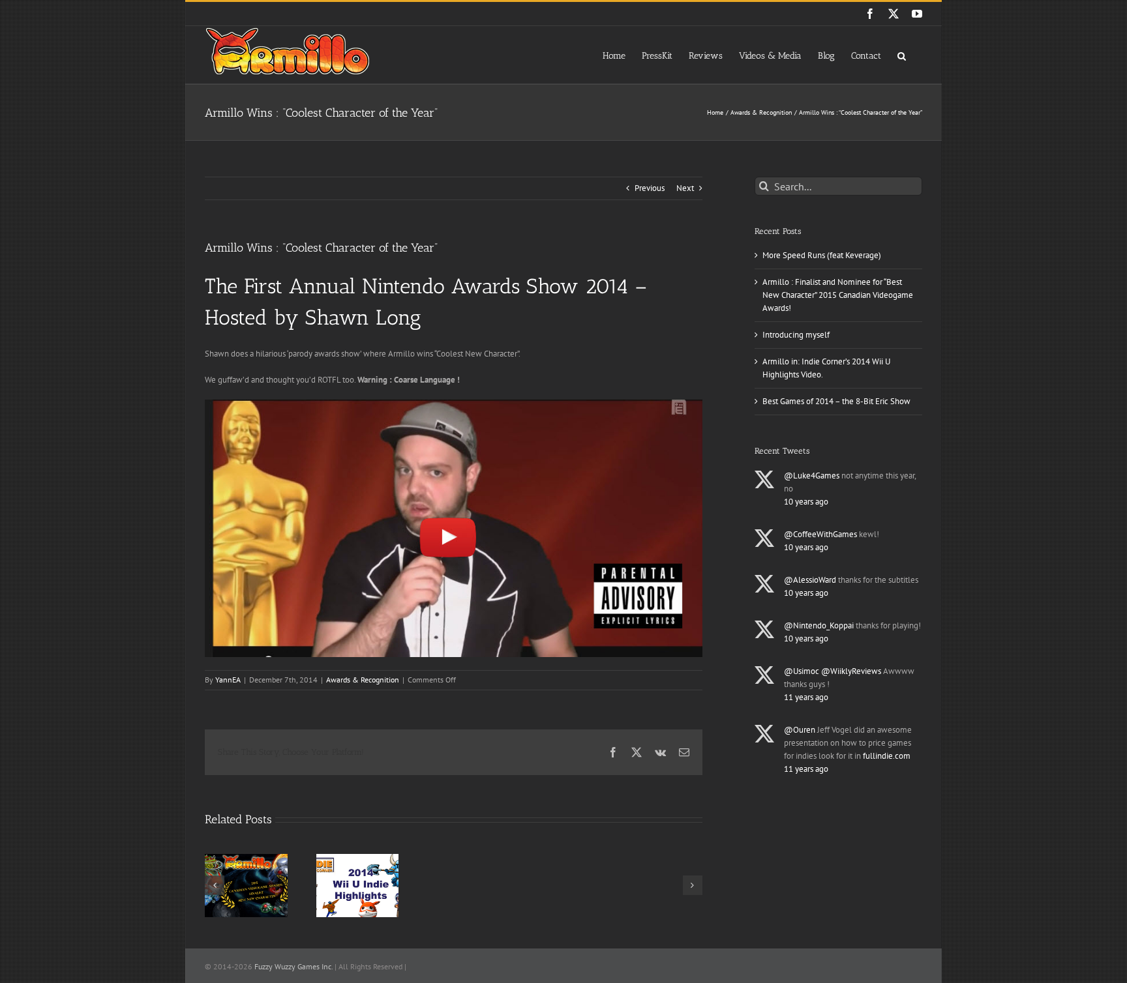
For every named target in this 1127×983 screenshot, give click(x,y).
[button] (901, 55)
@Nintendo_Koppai (819, 625)
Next (685, 188)
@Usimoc (801, 671)
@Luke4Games (811, 475)
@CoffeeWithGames (820, 534)
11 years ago (806, 697)
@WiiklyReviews (851, 671)
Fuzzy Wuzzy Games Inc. (293, 966)
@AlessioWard (810, 579)
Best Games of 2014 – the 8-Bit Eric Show (836, 401)
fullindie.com (886, 755)
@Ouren (799, 729)
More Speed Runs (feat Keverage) (821, 255)
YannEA (228, 679)
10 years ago (806, 501)
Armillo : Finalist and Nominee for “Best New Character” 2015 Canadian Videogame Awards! (837, 295)
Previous (650, 188)
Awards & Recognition (362, 679)
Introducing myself (796, 334)
